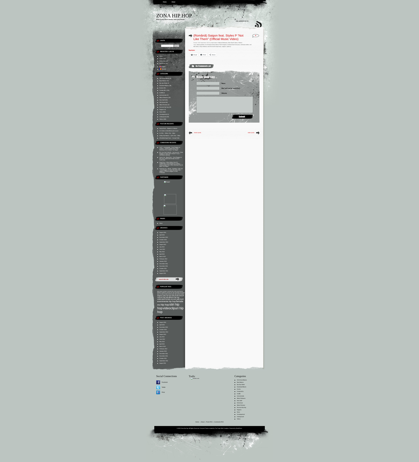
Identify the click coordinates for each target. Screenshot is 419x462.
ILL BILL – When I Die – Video (167, 133)
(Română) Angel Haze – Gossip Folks (169, 138)
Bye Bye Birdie (163, 83)
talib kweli (180, 299)
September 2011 (163, 271)
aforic (182, 294)
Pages (162, 218)
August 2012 (162, 244)
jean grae (159, 291)
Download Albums (164, 85)
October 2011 (163, 268)
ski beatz (182, 292)
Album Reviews (163, 104)
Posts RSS (209, 422)
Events (161, 88)
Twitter (164, 387)
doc (158, 294)
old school (178, 294)
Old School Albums (164, 78)
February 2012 (163, 259)
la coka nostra (164, 294)
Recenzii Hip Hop (164, 107)
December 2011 (163, 263)
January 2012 (163, 261)
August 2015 (162, 232)
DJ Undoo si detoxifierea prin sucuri (168, 130)
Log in (161, 56)
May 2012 (162, 251)
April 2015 (162, 235)
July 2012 (162, 247)
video (173, 295)
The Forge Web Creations (222, 428)
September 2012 (163, 242)
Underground (162, 116)
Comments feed (163, 61)
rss (247, 21)
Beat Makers (162, 80)
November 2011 (163, 266)
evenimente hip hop (166, 301)
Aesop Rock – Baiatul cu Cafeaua (168, 128)
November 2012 (163, 237)
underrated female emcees (166, 299)
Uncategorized (163, 114)
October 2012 (163, 239)
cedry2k (181, 295)
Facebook (165, 382)
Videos (161, 119)
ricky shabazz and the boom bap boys (210, 46)
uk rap (172, 292)
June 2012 (162, 249)
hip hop (165, 304)
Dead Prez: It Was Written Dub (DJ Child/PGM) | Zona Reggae (168, 163)
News (160, 112)
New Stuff (162, 100)
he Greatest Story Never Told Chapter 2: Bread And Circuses (222, 44)
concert (168, 292)
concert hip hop (162, 297)
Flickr (163, 392)
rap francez (180, 291)
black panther (201, 44)
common (169, 291)
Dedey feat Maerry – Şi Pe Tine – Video (169, 135)
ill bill (176, 295)
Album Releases (163, 97)
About (173, 2)
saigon (224, 46)
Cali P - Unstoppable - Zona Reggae (169, 147)
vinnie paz (171, 294)
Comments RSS (219, 422)
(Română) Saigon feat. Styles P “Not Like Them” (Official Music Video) (218, 37)
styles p (229, 46)
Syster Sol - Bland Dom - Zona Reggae (169, 157)
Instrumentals (163, 95)
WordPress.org (163, 63)
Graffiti (161, 92)
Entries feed (162, 58)
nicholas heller (244, 44)
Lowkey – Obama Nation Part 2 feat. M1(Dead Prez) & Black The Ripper (169, 149)
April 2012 (162, 254)
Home (165, 2)
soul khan (177, 292)
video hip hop (167, 295)
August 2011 (162, 273)
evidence (163, 292)
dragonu (159, 295)
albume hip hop (173, 297)
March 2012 (162, 256)
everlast (164, 291)
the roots (174, 291)
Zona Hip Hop (174, 15)
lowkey (159, 292)
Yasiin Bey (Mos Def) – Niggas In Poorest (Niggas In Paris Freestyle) (170, 171)
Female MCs (162, 90)
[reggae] (170, 187)
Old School (162, 102)
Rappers (161, 109)
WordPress (239, 428)
